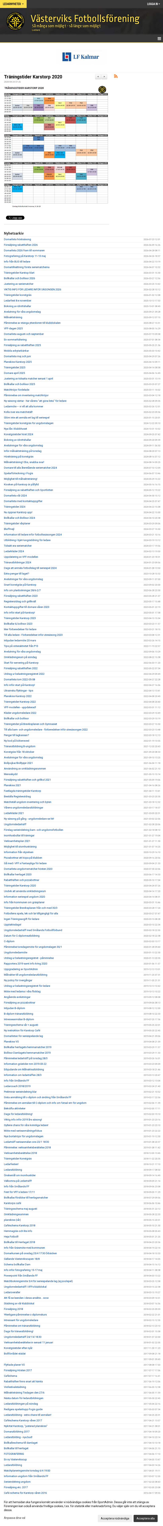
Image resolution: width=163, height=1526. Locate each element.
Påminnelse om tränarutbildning (22, 1325)
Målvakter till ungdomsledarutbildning (25, 974)
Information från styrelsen (18, 852)
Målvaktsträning (13, 317)
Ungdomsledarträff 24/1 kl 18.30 (22, 1336)
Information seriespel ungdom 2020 (24, 896)
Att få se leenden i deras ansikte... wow (26, 1297)
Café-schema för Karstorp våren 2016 (25, 1492)
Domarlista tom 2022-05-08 (19, 679)
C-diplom (9, 941)
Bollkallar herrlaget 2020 (17, 874)
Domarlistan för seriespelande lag (23, 1036)
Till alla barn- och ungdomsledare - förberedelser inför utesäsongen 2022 (46, 729)
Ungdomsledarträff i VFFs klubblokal (25, 1286)
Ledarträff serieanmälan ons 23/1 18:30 (26, 1141)
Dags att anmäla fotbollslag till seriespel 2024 (30, 568)
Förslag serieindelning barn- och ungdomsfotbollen (33, 829)
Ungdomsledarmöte (15, 952)
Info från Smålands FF (16, 1080)
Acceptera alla (146, 1518)
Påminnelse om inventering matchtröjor (26, 395)
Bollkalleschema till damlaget (21, 1442)
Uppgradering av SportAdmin (21, 969)
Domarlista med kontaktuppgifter (23, 501)
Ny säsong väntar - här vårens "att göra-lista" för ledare (35, 400)
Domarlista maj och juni (17, 356)
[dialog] (81, 1510)
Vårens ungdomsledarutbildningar (23, 807)
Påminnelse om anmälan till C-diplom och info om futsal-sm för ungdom (45, 1102)
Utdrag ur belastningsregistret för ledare (27, 985)
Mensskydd (10, 774)
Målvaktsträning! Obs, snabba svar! (24, 462)
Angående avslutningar (17, 997)
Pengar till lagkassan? (16, 735)
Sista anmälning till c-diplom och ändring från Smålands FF (37, 1097)
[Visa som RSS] (115, 76)
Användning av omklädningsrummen (25, 768)
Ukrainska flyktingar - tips (18, 690)
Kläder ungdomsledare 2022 (20, 712)
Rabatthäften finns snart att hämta (23, 1381)
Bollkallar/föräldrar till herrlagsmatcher (26, 1197)
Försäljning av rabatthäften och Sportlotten (28, 490)
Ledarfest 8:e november (17, 300)
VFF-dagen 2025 (13, 328)
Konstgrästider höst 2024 (18, 434)
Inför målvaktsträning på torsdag (23, 451)
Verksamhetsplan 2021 (17, 841)
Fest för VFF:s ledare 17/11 (19, 1192)
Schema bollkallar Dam (17, 1264)
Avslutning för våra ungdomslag (22, 311)
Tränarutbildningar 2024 (17, 562)
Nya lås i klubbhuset (15, 428)
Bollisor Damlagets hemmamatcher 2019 (27, 1052)
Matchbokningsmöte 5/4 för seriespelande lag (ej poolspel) (38, 1281)
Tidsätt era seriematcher (18, 545)
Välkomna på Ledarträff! (18, 1180)
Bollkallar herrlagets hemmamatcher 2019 (27, 1047)
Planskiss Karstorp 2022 (18, 696)
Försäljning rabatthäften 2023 (21, 595)
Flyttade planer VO (14, 1364)
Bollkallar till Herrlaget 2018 (19, 1242)
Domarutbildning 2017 (16, 1431)
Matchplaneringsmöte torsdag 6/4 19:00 (27, 1470)
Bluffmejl (9, 529)
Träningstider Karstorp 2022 (20, 701)
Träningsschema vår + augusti (21, 1024)
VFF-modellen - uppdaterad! (20, 707)
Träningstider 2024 (14, 506)
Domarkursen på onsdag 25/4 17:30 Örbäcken (30, 1253)
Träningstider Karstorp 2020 (33, 77)
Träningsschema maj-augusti (20, 1208)
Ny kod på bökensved (16, 740)
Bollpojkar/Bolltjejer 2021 (18, 763)
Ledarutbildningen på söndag (21, 1403)
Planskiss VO (11, 1041)
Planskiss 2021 (12, 785)
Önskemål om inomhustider (20, 1175)
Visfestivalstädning (15, 1387)
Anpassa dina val (14, 1517)
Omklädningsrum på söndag (20, 657)
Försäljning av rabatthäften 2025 (22, 345)
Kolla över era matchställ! (18, 412)
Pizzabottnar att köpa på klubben (23, 857)
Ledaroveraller (12, 1292)
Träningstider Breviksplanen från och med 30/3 (30, 907)
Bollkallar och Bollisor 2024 (19, 517)
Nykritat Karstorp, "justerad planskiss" (26, 1426)
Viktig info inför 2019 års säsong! (23, 1119)
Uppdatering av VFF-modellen (21, 556)
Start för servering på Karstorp (21, 662)
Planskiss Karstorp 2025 (18, 361)
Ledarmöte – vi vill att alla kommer (23, 406)
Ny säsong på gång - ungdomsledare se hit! (29, 818)
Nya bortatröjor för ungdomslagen (23, 1136)
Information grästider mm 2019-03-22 (25, 1063)
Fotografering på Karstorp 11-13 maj (25, 255)
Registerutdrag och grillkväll (20, 601)
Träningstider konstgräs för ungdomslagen (28, 423)
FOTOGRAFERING (14, 1453)
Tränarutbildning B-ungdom (19, 746)
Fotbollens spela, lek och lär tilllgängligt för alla (31, 913)
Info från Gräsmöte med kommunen (24, 1247)
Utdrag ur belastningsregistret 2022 (24, 673)
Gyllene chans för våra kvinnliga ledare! (26, 1125)
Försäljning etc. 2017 (16, 1487)
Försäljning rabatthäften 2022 (21, 668)
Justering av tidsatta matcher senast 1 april (28, 378)
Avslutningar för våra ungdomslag (23, 445)
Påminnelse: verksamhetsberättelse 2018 (27, 1147)
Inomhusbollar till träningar (19, 835)
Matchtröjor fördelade (16, 389)
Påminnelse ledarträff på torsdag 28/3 (26, 1058)
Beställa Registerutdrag (17, 796)
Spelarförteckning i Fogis (18, 473)
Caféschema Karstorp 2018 (19, 1225)
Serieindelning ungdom (17, 1481)
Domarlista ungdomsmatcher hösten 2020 (28, 868)
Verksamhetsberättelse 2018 (20, 1153)
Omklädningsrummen (16, 1214)
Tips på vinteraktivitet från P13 (21, 646)
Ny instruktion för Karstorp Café (22, 1030)
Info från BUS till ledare (17, 261)
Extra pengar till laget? (16, 573)
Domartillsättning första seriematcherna (26, 267)
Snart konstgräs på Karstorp (20, 584)
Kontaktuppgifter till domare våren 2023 (26, 607)
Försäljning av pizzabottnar (19, 1002)
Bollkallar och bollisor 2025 (19, 384)
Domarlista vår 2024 (15, 495)
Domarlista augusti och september (24, 334)
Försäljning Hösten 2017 (18, 1370)
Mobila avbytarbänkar (16, 350)
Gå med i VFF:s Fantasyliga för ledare (25, 863)
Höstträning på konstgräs (18, 456)
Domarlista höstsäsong (17, 239)
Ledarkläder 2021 (14, 813)
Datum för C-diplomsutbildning (22, 935)
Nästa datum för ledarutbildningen (23, 1398)
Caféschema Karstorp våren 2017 (23, 1420)
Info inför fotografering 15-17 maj (23, 1270)
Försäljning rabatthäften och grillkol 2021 (27, 779)
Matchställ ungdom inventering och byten (27, 802)
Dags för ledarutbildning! (18, 1114)
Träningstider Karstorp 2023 (20, 618)
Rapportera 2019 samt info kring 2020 (25, 963)
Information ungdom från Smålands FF (26, 1476)
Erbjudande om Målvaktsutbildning (24, 1069)
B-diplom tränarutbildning (18, 1013)
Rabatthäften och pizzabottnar (21, 880)
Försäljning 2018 (13, 1309)
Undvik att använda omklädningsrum (25, 891)
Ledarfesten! (11, 1164)
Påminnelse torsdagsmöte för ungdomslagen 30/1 (33, 946)
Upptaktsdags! (12, 924)
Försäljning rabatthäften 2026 (21, 244)
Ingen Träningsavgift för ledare (21, 919)
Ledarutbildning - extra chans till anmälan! (27, 1414)
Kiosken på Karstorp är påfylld (21, 484)
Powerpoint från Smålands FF (21, 1275)
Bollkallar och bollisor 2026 (19, 278)
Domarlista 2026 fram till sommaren (24, 250)
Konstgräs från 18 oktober (19, 751)
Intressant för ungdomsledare (21, 1320)
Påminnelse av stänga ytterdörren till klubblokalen (32, 322)
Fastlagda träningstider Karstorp (22, 790)
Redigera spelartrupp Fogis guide (23, 1409)
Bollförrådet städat (15, 1353)
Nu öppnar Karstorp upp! (18, 512)
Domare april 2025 (14, 373)
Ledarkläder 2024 (14, 551)
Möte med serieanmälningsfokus (23, 1130)
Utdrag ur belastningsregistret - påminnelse (29, 958)
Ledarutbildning (13, 1169)
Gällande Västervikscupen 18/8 (22, 1258)
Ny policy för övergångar (18, 980)
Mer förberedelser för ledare (20, 629)
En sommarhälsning (15, 339)
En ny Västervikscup (15, 1459)
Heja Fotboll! (11, 1236)
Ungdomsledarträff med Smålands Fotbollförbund (33, 930)
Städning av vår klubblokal (19, 1303)
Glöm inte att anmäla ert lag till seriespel (26, 417)
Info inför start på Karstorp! (19, 612)
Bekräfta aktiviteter (14, 1108)
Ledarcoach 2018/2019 (17, 1086)
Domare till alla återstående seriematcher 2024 (30, 467)
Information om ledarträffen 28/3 (23, 1075)
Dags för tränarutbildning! (18, 1331)
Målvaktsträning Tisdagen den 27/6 (24, 1392)
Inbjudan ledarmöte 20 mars (20, 640)
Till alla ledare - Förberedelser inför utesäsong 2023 (33, 634)
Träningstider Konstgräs (18, 1158)
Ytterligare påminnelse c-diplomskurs (25, 1314)
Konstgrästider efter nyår (18, 1348)
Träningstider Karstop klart (19, 272)
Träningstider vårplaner (17, 523)
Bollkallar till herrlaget (16, 1448)
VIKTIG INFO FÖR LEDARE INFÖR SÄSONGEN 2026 (32, 289)
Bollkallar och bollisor (16, 718)
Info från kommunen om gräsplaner (24, 902)
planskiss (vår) (12, 1219)
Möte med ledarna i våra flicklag (22, 991)
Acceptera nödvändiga (115, 1518)
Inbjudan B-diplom (14, 1008)
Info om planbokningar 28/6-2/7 (22, 590)
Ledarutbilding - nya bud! (18, 1437)
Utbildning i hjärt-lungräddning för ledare (27, 540)
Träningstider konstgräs (17, 294)
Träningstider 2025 (14, 367)
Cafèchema (10, 1375)
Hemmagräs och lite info (18, 1231)
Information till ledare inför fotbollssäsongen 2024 (33, 534)
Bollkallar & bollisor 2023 (18, 623)
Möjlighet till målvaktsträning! (20, 478)
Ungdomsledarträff (15, 824)
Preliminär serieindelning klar (20, 1091)
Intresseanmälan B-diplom (19, 1019)
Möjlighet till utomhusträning (20, 846)
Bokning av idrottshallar (17, 306)
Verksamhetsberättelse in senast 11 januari (28, 1342)
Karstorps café (12, 1203)
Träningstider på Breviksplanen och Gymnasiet (30, 724)
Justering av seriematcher (18, 283)
